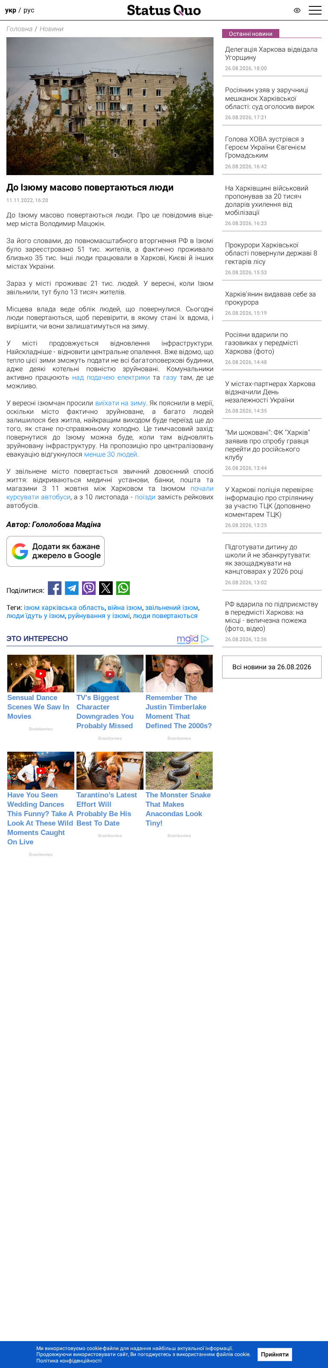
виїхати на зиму (120, 403)
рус (28, 10)
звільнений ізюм (171, 607)
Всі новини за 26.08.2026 (271, 667)
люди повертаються (165, 616)
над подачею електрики (111, 377)
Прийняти (275, 1354)
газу (170, 377)
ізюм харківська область (64, 607)
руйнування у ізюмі (99, 616)
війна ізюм (125, 607)
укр (10, 10)
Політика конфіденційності (69, 1361)
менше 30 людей (110, 454)
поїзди (145, 497)
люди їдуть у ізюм (35, 616)
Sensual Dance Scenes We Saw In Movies (38, 707)
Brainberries (41, 728)
